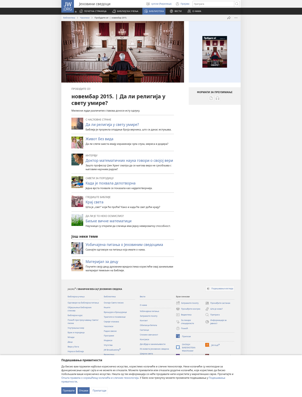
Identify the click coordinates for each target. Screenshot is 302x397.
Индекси (108, 340)
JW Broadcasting (112, 349)
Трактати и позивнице (115, 316)
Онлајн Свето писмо (114, 302)
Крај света (94, 201)
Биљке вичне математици (108, 220)
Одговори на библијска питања (83, 302)
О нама (143, 305)
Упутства (108, 345)
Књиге (107, 307)
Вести (142, 296)
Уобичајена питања (149, 311)
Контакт (144, 320)
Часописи (84, 17)
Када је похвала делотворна (111, 183)
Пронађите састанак (217, 303)
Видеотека (109, 354)
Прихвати (69, 390)
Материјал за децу (102, 261)
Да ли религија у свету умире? (112, 124)
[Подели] (229, 18)
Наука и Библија (76, 351)
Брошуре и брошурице (115, 312)
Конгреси (144, 339)
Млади (71, 337)
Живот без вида (99, 138)
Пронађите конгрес (188, 309)
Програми (109, 335)
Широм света (146, 353)
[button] (125, 11)
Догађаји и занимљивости (152, 344)
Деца (70, 341)
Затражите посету (148, 315)
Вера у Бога (73, 346)
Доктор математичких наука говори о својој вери (129, 160)
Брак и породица (76, 332)
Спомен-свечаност (149, 334)
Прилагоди (99, 390)
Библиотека (69, 17)
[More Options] (236, 18)
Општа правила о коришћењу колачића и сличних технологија (100, 378)
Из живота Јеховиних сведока (154, 348)
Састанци (144, 329)
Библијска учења (76, 296)
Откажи (83, 390)
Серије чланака (111, 321)
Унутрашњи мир (76, 327)
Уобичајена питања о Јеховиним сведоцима (124, 244)
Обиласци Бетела (148, 325)
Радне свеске (110, 331)
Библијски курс (75, 315)
